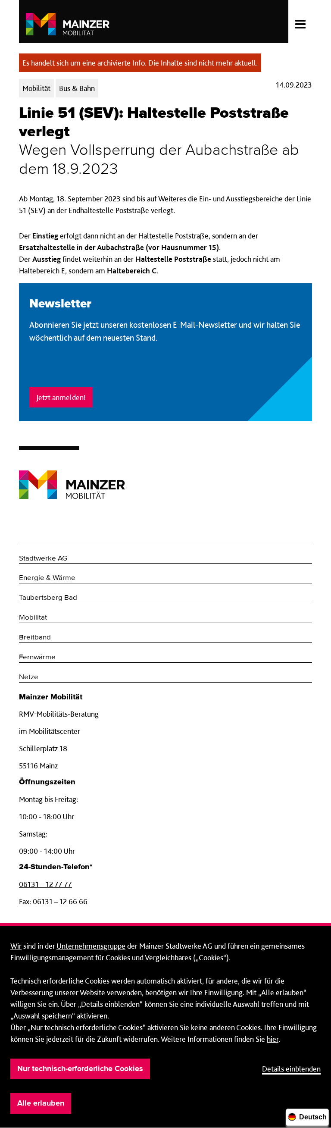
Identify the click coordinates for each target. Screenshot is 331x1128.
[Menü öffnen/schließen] (300, 21)
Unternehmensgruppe (90, 945)
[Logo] (72, 478)
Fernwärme (37, 657)
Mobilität (33, 617)
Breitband (35, 637)
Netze (28, 677)
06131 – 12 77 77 (45, 884)
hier (272, 1038)
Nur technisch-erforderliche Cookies (80, 1069)
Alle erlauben (40, 1103)
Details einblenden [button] (291, 1068)
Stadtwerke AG (43, 558)
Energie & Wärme (47, 578)
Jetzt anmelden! (61, 397)
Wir (16, 945)
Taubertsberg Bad (48, 598)
